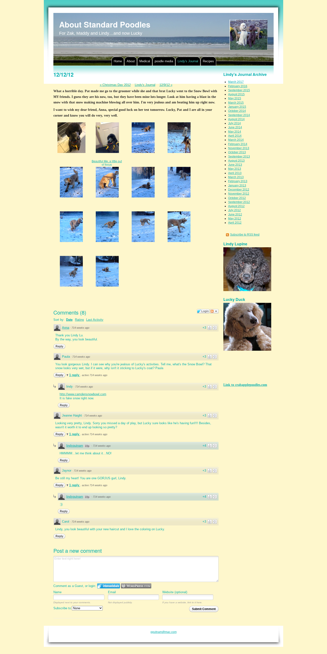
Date (69, 319)
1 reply (74, 375)
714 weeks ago (80, 327)
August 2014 (236, 119)
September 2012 (239, 202)
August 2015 (236, 94)
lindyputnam (74, 445)
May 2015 (234, 98)
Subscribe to (62, 608)
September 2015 (239, 90)
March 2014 (236, 139)
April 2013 (235, 173)
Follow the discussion (214, 311)
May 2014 (234, 131)
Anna (65, 327)
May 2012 (234, 218)
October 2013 (237, 152)
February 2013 (237, 181)
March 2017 (236, 82)
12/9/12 (165, 85)
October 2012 (237, 198)
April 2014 (235, 135)
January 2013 (237, 185)
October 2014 (237, 111)
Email (112, 592)
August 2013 (236, 160)
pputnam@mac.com (164, 632)
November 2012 (238, 193)
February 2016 (237, 86)
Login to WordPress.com (136, 585)
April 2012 (235, 222)
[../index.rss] (228, 234)
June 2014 (235, 127)
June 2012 (235, 214)
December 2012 (238, 189)
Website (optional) (174, 592)
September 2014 (239, 115)
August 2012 (236, 206)
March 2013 (236, 177)
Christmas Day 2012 (115, 85)
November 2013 (238, 148)
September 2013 (239, 156)
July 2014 (234, 123)
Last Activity (94, 319)
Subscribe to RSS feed (244, 234)
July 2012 (234, 210)
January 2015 (237, 106)
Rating (79, 319)
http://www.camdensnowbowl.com (83, 394)
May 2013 (234, 168)
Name (57, 592)
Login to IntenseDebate (108, 585)
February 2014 (237, 144)
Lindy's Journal (145, 85)
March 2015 (236, 102)
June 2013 (235, 164)
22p (87, 446)
